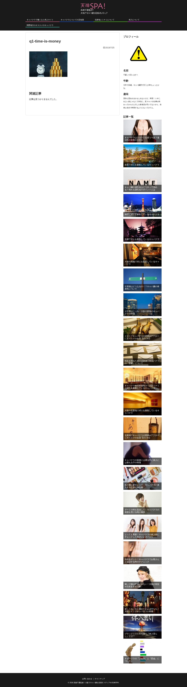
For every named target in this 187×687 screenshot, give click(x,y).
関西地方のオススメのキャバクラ (40, 25)
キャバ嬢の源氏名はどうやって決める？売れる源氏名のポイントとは (141, 188)
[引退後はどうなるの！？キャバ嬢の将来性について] (142, 279)
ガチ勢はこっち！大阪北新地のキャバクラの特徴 (142, 312)
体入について (134, 20)
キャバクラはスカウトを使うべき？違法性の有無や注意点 (142, 139)
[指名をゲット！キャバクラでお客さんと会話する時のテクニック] (142, 552)
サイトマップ (100, 679)
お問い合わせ (87, 679)
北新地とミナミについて (104, 20)
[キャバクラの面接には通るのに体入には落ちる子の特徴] (142, 453)
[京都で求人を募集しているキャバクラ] (142, 230)
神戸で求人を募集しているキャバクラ (142, 214)
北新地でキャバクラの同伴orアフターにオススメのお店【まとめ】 (142, 436)
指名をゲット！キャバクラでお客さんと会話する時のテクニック (142, 560)
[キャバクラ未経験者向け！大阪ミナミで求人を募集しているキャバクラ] (142, 379)
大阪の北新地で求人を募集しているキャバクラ (142, 411)
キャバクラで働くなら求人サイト (40, 20)
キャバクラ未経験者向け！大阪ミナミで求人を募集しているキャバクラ (142, 387)
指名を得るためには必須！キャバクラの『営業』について (142, 362)
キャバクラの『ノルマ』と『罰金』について (142, 659)
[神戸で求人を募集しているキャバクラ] (142, 205)
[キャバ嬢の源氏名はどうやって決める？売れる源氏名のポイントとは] (142, 180)
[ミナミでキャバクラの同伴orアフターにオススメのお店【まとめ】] (142, 329)
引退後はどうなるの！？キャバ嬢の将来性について (142, 287)
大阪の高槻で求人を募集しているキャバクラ (142, 263)
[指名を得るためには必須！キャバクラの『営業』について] (142, 354)
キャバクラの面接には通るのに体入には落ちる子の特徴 (142, 461)
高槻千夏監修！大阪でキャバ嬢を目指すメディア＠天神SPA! (96, 683)
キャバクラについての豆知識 (72, 20)
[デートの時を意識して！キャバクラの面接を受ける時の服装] (142, 503)
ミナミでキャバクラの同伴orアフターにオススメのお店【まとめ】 (142, 337)
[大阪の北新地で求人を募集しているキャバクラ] (142, 403)
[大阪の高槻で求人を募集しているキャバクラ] (142, 255)
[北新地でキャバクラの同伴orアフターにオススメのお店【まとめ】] (142, 428)
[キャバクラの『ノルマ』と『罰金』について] (142, 652)
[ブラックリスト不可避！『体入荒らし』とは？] (142, 627)
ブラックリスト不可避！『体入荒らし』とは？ (141, 635)
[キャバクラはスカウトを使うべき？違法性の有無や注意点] (142, 131)
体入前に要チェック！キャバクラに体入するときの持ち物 (142, 486)
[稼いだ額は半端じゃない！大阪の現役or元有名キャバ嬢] (142, 577)
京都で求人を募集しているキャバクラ (142, 239)
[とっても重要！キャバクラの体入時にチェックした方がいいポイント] (142, 528)
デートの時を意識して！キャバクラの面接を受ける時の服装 (142, 511)
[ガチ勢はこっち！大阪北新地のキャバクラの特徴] (142, 304)
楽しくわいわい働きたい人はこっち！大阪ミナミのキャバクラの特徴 (142, 610)
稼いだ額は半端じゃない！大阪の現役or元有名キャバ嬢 (142, 585)
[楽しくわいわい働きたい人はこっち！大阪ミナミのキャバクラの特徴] (142, 602)
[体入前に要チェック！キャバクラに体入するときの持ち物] (142, 478)
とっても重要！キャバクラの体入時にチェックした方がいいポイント (142, 535)
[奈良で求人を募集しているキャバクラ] (142, 155)
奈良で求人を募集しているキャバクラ (142, 165)
